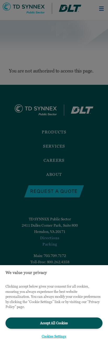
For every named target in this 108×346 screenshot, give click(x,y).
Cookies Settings (54, 336)
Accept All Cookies (54, 323)
